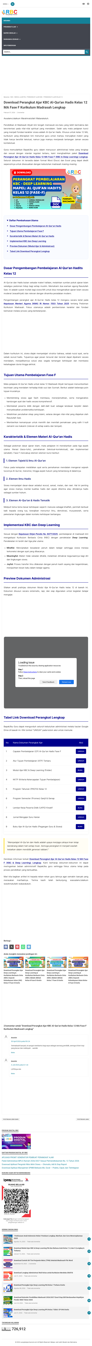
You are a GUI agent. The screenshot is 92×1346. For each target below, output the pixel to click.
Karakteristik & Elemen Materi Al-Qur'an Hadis (32, 236)
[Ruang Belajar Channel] (9, 12)
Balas (13, 1052)
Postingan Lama (83, 1119)
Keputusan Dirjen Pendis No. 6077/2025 (38, 534)
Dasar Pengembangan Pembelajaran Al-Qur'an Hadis (35, 226)
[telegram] (29, 947)
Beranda (7, 20)
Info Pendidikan (10, 45)
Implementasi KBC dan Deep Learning (28, 241)
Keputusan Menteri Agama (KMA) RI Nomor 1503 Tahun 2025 (36, 303)
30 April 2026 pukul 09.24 (20, 1041)
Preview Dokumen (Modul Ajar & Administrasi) (32, 246)
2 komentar (20, 112)
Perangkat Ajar (10, 27)
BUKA (80, 770)
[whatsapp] (23, 947)
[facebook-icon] (88, 4)
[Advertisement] (46, 73)
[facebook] (6, 947)
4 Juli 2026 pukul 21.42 (19, 1065)
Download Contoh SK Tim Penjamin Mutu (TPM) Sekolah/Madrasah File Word (43, 1260)
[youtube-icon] (83, 4)
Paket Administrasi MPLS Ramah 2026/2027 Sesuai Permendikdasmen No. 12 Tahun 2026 (40, 1161)
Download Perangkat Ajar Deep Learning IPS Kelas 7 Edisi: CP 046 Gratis (41, 1310)
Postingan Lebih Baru (10, 1119)
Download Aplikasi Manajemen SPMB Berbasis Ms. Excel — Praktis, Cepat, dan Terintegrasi (40, 1168)
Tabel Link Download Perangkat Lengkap (30, 251)
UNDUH (81, 751)
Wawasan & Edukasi (11, 39)
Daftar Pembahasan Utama (23, 220)
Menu (5, 4)
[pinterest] (17, 947)
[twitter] (11, 947)
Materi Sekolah (10, 33)
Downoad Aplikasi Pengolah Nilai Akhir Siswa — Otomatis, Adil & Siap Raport (34, 1164)
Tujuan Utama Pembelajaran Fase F (27, 231)
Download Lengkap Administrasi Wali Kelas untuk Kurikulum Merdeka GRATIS (43, 1273)
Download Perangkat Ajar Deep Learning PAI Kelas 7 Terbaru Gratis (39, 1285)
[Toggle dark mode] (12, 4)
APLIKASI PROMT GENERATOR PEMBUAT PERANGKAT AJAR (28, 1157)
